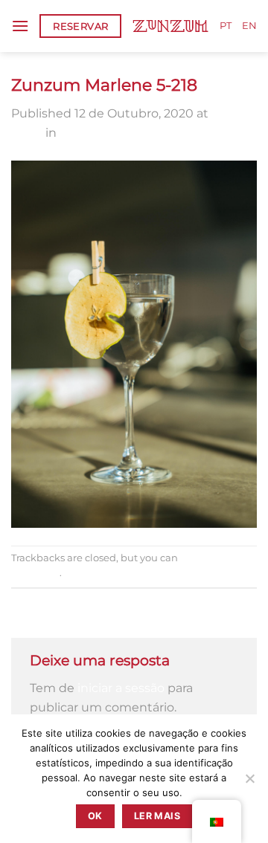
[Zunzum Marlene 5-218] (134, 343)
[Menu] (20, 25)
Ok (95, 815)
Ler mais (157, 815)
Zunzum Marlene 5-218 (127, 133)
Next (33, 617)
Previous (44, 598)
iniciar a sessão (121, 688)
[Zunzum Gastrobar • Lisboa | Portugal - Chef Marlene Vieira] (170, 26)
